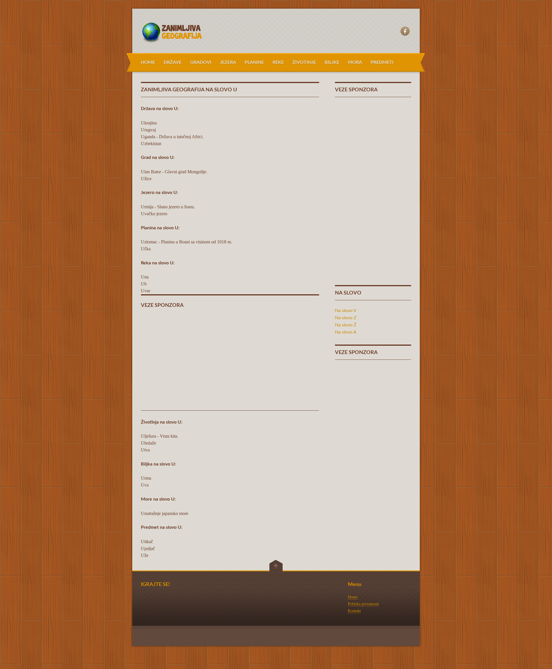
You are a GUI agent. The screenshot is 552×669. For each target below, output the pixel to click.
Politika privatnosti (363, 604)
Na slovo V (345, 310)
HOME (148, 62)
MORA (355, 62)
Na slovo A (345, 332)
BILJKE (332, 62)
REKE (278, 62)
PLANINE (254, 62)
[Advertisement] (230, 356)
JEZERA (228, 62)
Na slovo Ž (345, 325)
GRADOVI (200, 62)
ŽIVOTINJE (304, 62)
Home (353, 597)
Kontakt (354, 611)
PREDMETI (382, 62)
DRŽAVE (172, 62)
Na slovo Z (345, 318)
